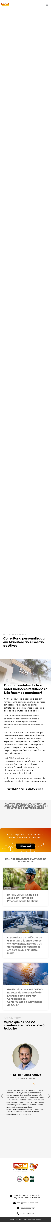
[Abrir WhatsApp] (44, 1215)
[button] (47, 5)
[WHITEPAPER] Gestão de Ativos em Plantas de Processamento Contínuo (22, 898)
